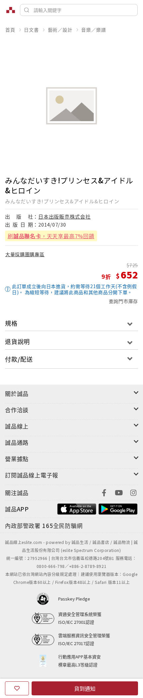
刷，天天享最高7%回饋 (51, 236)
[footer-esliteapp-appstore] (77, 508)
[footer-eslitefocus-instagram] (133, 491)
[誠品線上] (10, 10)
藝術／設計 (60, 29)
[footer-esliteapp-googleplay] (118, 508)
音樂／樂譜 (93, 29)
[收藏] (17, 688)
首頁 (10, 29)
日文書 (31, 29)
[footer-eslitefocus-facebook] (104, 491)
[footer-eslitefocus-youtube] (118, 491)
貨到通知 (84, 688)
